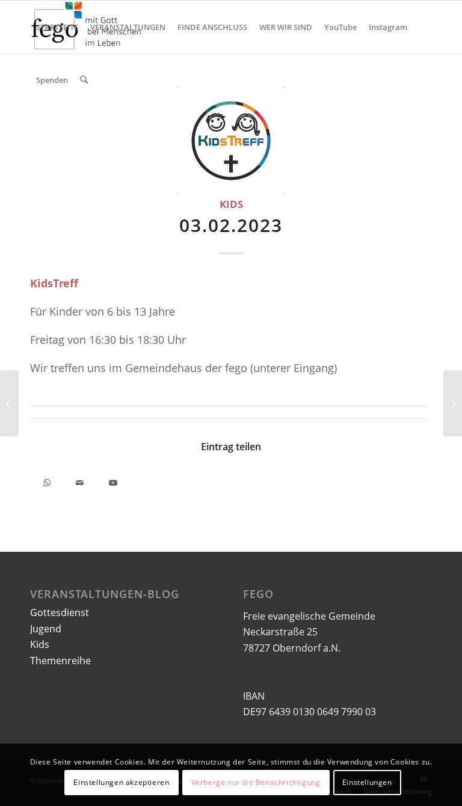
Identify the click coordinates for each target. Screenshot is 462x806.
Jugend (45, 628)
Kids (231, 204)
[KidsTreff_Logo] (231, 141)
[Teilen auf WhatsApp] (46, 480)
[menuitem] (57, 27)
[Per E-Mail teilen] (79, 480)
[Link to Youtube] (112, 480)
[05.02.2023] (452, 403)
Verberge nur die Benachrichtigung (256, 782)
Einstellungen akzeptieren (121, 782)
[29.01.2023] (9, 403)
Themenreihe (60, 660)
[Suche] (84, 79)
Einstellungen (367, 782)
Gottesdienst (59, 612)
